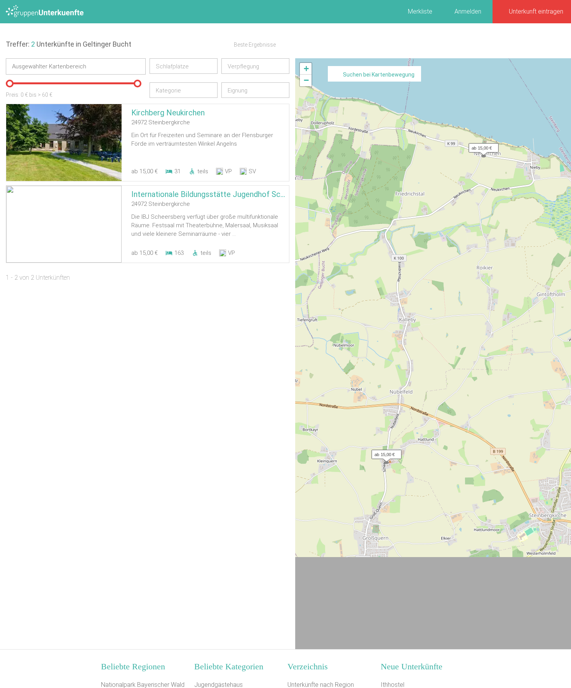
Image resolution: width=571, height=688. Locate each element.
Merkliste (420, 11)
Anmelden (467, 11)
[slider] (10, 83)
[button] (481, 146)
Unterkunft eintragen (536, 11)
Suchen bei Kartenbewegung (378, 74)
